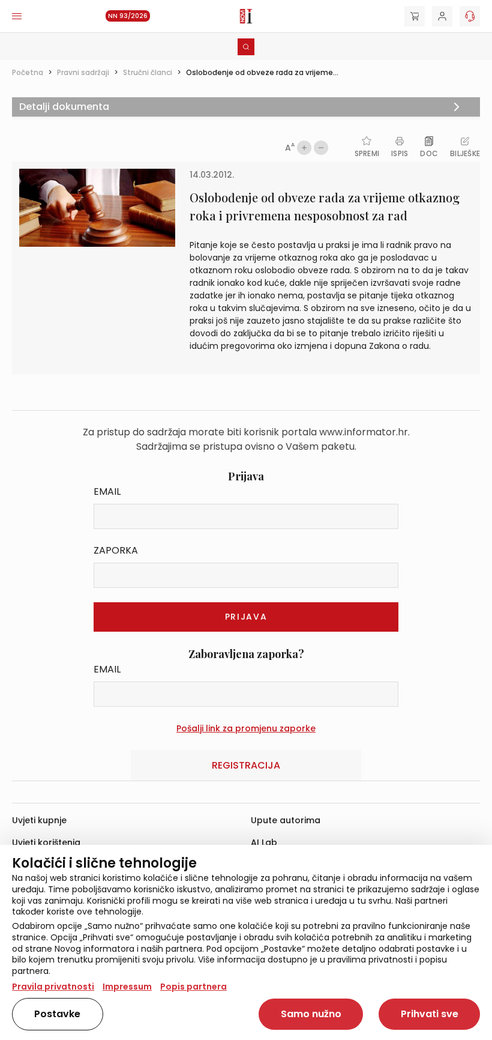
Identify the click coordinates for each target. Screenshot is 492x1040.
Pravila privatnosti (53, 987)
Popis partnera (193, 987)
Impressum (127, 987)
